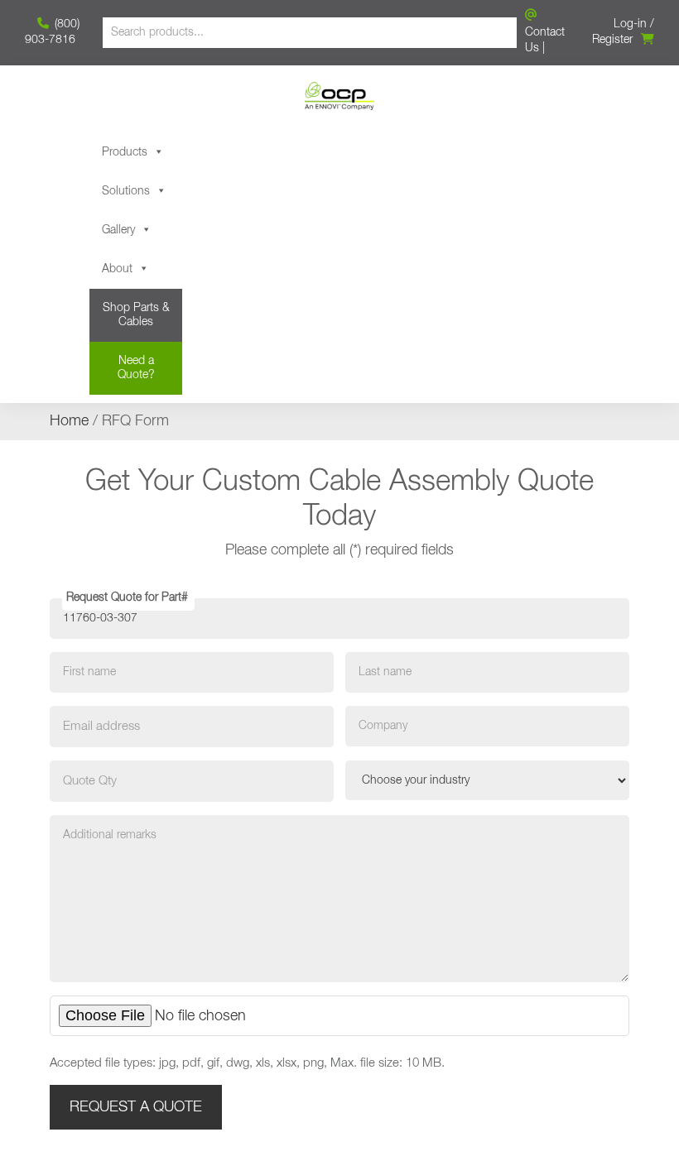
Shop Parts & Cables (136, 315)
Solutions (126, 191)
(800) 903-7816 (52, 32)
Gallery (118, 230)
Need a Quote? (136, 368)
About (117, 269)
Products (124, 152)
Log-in (630, 24)
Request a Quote (136, 1107)
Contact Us (545, 40)
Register (612, 40)
